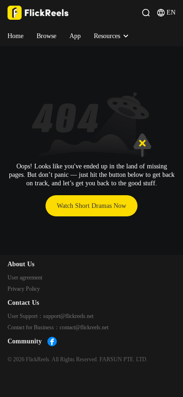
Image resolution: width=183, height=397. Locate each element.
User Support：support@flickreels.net (50, 316)
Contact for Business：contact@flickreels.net (58, 327)
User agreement (25, 277)
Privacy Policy (24, 289)
